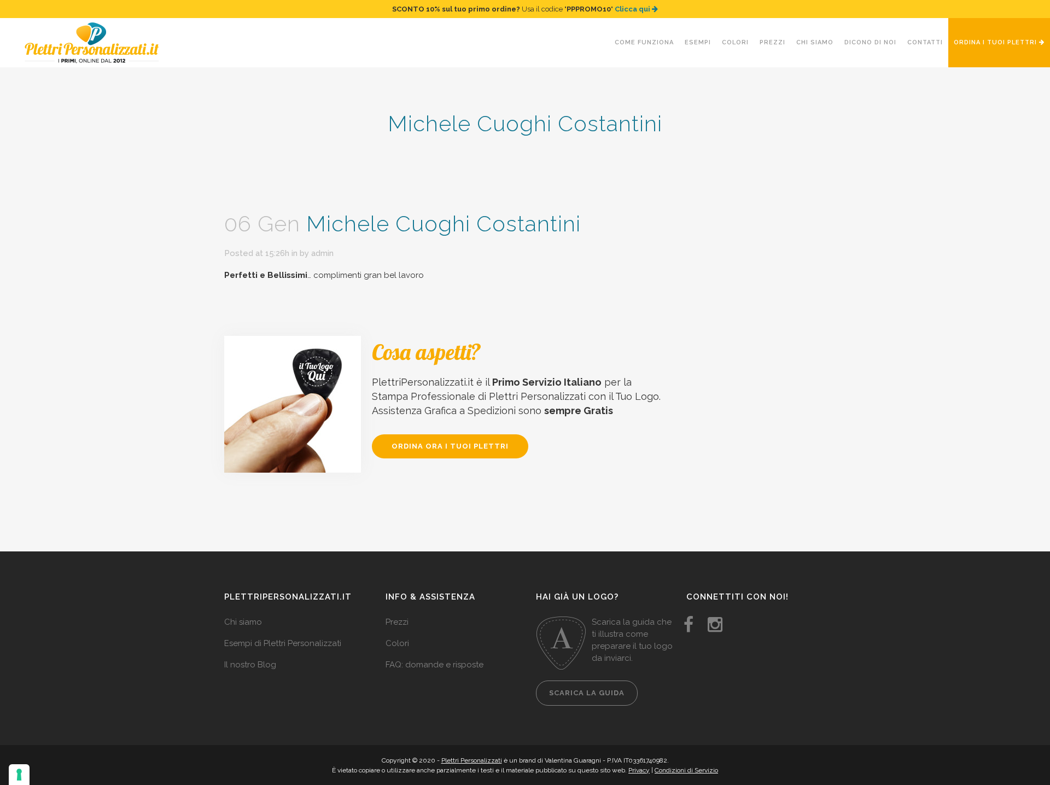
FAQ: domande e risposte (434, 665)
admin (322, 253)
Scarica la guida (587, 693)
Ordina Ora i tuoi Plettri (450, 446)
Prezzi (397, 622)
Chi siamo (243, 622)
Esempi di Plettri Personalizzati (282, 643)
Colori (397, 643)
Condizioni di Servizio (686, 770)
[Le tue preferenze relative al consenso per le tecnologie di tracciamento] (19, 774)
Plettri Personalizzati (471, 760)
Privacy (639, 770)
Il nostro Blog (250, 665)
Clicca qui (633, 9)
